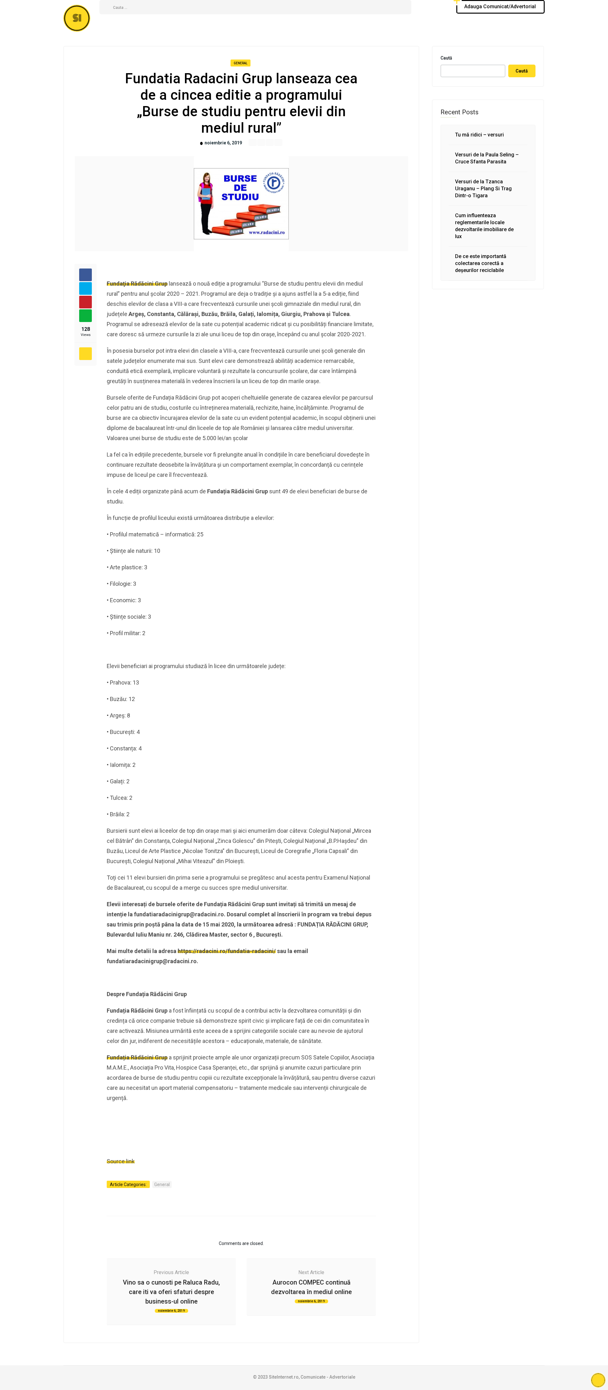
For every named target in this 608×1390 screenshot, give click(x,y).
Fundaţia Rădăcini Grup (137, 283)
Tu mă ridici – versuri (479, 135)
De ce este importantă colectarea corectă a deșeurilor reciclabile (480, 263)
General (240, 63)
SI (77, 18)
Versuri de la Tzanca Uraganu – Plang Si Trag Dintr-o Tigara (483, 189)
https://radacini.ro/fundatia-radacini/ (227, 951)
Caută (446, 57)
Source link (121, 1161)
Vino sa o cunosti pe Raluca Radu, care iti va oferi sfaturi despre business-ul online (171, 1292)
